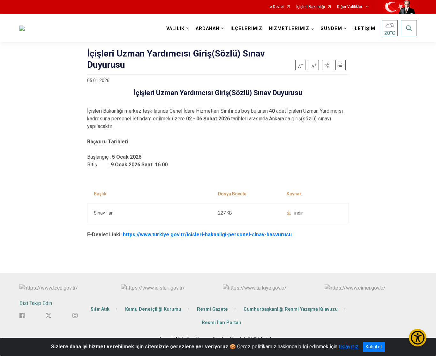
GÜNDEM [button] (331, 28)
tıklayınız (348, 347)
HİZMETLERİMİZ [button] (289, 28)
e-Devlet (277, 7)
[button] (327, 65)
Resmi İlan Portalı (221, 322)
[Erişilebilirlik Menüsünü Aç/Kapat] (417, 337)
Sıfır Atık (100, 309)
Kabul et (374, 346)
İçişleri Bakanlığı (310, 7)
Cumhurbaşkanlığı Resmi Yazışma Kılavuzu (291, 309)
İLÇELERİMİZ (246, 28)
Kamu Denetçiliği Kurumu (153, 309)
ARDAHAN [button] (207, 28)
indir (298, 213)
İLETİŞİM (364, 28)
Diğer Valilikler (350, 7)
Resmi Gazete (212, 309)
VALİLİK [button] (175, 28)
